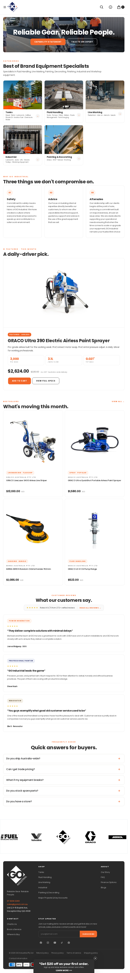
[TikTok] (61, 942)
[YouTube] (54, 942)
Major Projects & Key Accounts (52, 897)
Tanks (41, 872)
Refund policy (42, 953)
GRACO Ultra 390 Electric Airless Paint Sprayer (59, 341)
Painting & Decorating (48, 892)
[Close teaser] (95, 958)
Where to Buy (13, 934)
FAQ (103, 877)
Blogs (103, 887)
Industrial (42, 887)
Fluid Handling (45, 877)
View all (118, 401)
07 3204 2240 (13, 901)
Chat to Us (12, 924)
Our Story (105, 872)
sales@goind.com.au (17, 904)
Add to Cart (19, 381)
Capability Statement (48, 42)
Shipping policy (91, 953)
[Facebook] (40, 942)
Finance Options (108, 882)
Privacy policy (57, 953)
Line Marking (44, 882)
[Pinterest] (68, 942)
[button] (4, 7)
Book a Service (14, 929)
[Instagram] (47, 942)
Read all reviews (90, 608)
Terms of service (74, 953)
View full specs (45, 381)
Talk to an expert (82, 42)
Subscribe (88, 934)
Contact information (18, 958)
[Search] (101, 7)
